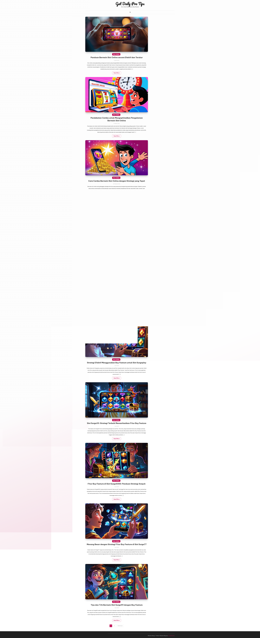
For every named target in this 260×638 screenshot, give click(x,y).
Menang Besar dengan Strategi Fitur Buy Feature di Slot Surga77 (117, 544)
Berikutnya (120, 625)
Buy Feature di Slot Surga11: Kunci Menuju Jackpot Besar (117, 302)
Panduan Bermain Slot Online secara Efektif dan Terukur (117, 57)
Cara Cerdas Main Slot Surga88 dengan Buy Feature (117, 241)
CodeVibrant (171, 635)
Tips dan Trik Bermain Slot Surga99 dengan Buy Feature (117, 605)
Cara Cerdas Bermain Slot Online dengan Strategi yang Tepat (116, 181)
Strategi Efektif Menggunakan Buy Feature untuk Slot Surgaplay (116, 363)
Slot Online (116, 54)
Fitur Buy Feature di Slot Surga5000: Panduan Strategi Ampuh (117, 484)
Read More (117, 73)
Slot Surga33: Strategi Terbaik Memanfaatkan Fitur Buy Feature (116, 423)
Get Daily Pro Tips (130, 3)
